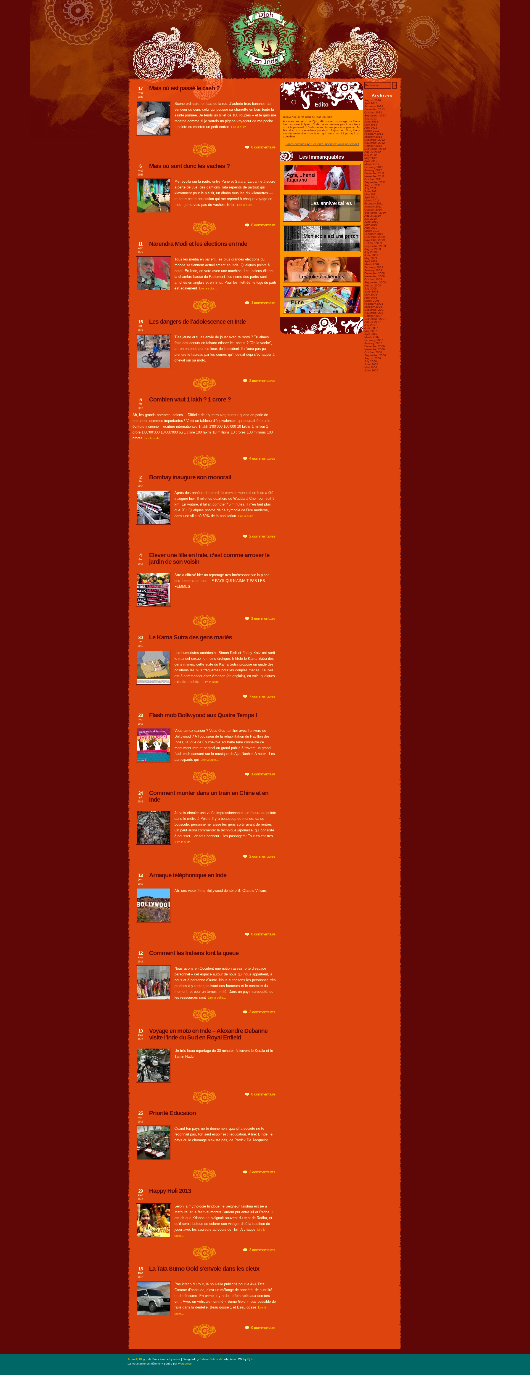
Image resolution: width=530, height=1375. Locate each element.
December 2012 (374, 139)
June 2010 (371, 221)
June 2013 (371, 121)
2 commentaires (262, 380)
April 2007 (370, 334)
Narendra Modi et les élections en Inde (198, 243)
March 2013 (372, 130)
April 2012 (370, 161)
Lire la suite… (240, 127)
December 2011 (374, 173)
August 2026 (372, 100)
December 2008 (374, 273)
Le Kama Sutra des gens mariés (190, 637)
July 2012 (370, 154)
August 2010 (372, 215)
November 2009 (374, 239)
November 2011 (374, 176)
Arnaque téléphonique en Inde (187, 875)
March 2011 (371, 200)
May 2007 (370, 331)
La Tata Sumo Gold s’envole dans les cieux (204, 1268)
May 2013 (370, 124)
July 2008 (370, 288)
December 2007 (374, 309)
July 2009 (370, 252)
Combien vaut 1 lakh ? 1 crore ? (190, 399)
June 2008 (371, 291)
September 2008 (375, 282)
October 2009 (373, 242)
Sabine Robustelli (211, 1359)
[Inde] (265, 78)
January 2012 (373, 170)
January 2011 (373, 206)
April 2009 (370, 261)
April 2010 (370, 227)
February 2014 (373, 106)
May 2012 (370, 157)
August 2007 (372, 321)
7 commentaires (262, 696)
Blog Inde (145, 1359)
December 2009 (374, 236)
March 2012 (372, 164)
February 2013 (373, 133)
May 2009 (370, 258)
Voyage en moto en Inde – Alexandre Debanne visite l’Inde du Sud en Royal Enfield (208, 1034)
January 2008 (373, 306)
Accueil (132, 1359)
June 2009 (371, 255)
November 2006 (374, 349)
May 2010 (370, 224)
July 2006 (370, 361)
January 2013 (373, 136)
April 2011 (370, 197)
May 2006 (370, 367)
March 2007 (372, 337)
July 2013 (370, 118)
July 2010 (370, 218)
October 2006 (373, 352)
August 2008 (372, 285)
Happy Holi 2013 (170, 1190)
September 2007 (375, 318)
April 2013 (370, 127)
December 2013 (374, 109)
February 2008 (373, 303)
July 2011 (370, 188)
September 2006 (375, 355)
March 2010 (372, 230)
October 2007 (373, 315)
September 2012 (375, 148)
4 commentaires (262, 458)
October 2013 (373, 112)
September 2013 (375, 115)
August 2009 (372, 249)
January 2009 (373, 270)
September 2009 (375, 246)
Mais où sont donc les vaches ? (189, 166)
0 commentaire (263, 147)
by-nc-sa (174, 1359)
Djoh (250, 1359)
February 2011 (373, 203)
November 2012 (374, 142)
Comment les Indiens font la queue (194, 953)
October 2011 (373, 179)
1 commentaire (263, 302)
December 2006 (374, 346)
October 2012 (373, 145)
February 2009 (373, 267)
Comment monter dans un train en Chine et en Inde (208, 796)
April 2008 (370, 297)
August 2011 (372, 185)
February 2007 (373, 340)
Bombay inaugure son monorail (190, 477)
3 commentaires (262, 1012)
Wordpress (185, 1363)
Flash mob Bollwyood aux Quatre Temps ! (203, 715)
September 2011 (375, 182)
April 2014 (370, 103)
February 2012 (373, 167)
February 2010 (373, 233)
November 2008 (374, 276)
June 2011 (371, 191)
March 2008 (372, 300)
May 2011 (370, 194)
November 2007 (374, 312)
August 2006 (372, 358)
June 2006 (371, 364)
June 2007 (371, 327)
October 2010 (373, 209)
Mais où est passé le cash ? (184, 88)
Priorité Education (172, 1113)
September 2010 (375, 212)
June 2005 (371, 370)
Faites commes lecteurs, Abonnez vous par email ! (322, 144)
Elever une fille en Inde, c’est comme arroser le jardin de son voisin (209, 558)
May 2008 (370, 294)
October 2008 (373, 279)
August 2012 (372, 151)
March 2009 (372, 264)
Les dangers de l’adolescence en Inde (197, 321)
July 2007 (370, 324)
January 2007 (373, 343)
